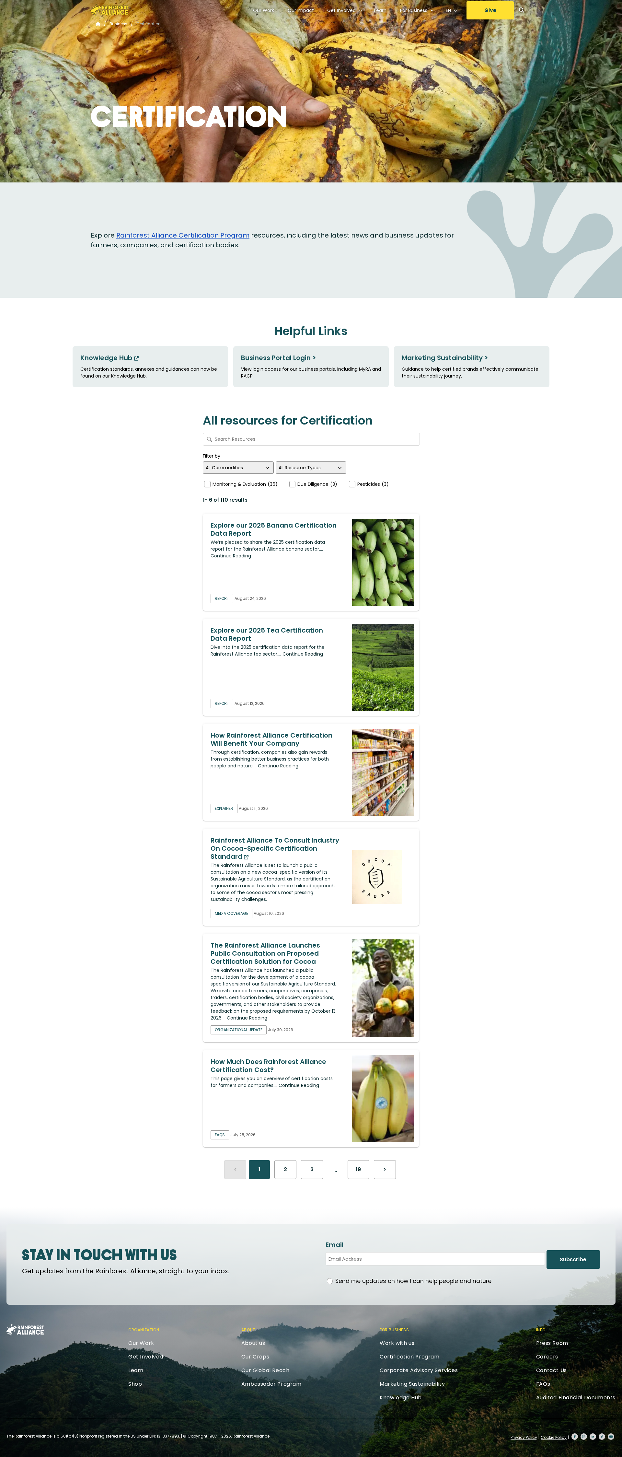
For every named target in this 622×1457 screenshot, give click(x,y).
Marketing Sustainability (412, 1384)
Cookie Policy (554, 1437)
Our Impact (301, 10)
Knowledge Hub (107, 357)
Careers (547, 1356)
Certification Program (410, 1356)
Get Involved (341, 10)
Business (118, 24)
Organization (143, 1330)
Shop (135, 1384)
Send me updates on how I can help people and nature (413, 1281)
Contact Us (551, 1370)
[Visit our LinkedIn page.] (593, 1436)
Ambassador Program (271, 1384)
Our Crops (255, 1356)
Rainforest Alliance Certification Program (182, 235)
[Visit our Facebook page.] (574, 1436)
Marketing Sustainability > (445, 357)
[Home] (109, 10)
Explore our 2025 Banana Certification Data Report (274, 529)
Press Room (552, 1343)
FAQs (543, 1384)
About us (253, 1343)
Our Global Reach (265, 1370)
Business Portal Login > (278, 357)
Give (490, 10)
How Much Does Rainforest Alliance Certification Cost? (268, 1065)
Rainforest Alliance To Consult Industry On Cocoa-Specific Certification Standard (275, 848)
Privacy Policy (524, 1437)
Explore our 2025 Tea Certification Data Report (267, 634)
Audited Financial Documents (576, 1397)
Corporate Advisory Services (419, 1370)
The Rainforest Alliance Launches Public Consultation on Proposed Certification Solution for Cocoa (265, 953)
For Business (413, 10)
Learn (380, 10)
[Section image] (383, 562)
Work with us (397, 1343)
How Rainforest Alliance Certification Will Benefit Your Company (271, 739)
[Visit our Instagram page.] (584, 1436)
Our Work (263, 10)
